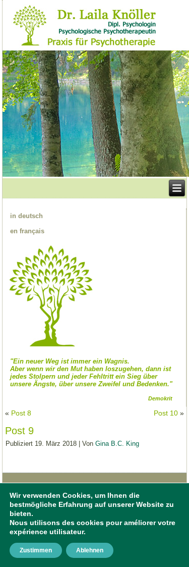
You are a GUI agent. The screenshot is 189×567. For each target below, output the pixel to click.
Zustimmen (36, 550)
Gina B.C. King (117, 443)
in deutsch (26, 216)
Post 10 (166, 413)
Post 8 (21, 413)
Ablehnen (89, 550)
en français (27, 231)
